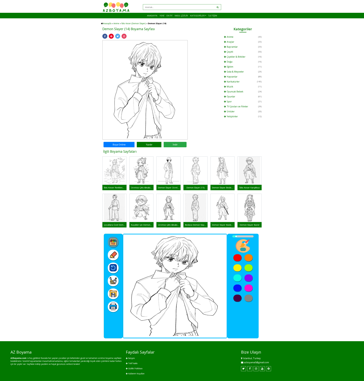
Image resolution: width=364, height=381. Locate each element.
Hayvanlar (232, 76)
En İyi (169, 15)
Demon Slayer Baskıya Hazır (222, 224)
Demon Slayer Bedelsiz (222, 187)
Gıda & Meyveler (235, 71)
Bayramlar (232, 46)
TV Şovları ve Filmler (237, 106)
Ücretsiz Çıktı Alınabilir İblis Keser (141, 187)
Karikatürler (233, 81)
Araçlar (230, 41)
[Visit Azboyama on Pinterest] (268, 368)
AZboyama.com (18, 358)
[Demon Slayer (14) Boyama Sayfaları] (145, 89)
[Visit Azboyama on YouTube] (262, 368)
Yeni (162, 15)
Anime (116, 23)
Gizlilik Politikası (135, 368)
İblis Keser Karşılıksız (249, 187)
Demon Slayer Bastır (250, 224)
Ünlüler (231, 111)
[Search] (217, 7)
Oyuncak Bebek (235, 91)
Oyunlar (231, 96)
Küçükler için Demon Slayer (141, 224)
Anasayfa (152, 15)
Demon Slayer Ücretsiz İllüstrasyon (168, 187)
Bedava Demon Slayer (195, 224)
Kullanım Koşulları (136, 373)
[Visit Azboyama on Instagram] (256, 368)
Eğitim (230, 66)
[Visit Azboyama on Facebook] (249, 368)
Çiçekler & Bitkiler (236, 56)
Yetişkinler (232, 116)
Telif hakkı (132, 363)
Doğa (229, 61)
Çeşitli (230, 51)
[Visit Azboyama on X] (243, 368)
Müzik (230, 86)
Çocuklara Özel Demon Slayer (114, 224)
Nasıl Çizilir (181, 15)
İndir (175, 144)
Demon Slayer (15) (195, 187)
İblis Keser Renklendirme (114, 187)
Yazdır (149, 144)
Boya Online (119, 144)
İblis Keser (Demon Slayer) (133, 23)
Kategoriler (197, 15)
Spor (229, 101)
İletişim (212, 15)
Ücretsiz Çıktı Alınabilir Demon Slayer (168, 224)
